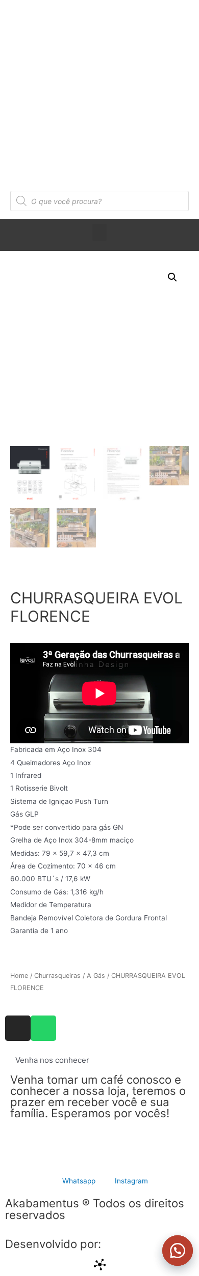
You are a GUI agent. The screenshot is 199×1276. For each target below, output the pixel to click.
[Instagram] (18, 1028)
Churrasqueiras (57, 975)
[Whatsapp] (43, 1028)
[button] (173, 1250)
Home (19, 975)
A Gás (96, 975)
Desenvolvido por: (53, 1244)
